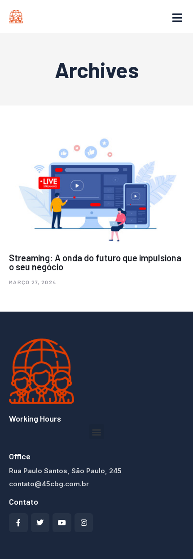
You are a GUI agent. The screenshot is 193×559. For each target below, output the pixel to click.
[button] (96, 431)
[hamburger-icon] (177, 18)
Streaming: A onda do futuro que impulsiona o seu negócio (95, 262)
